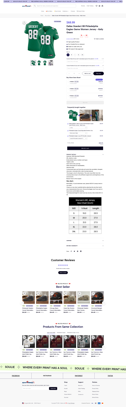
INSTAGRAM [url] (47, 376)
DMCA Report (37, 403)
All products (47, 15)
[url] (16, 376)
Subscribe (53, 388)
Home (42, 15)
